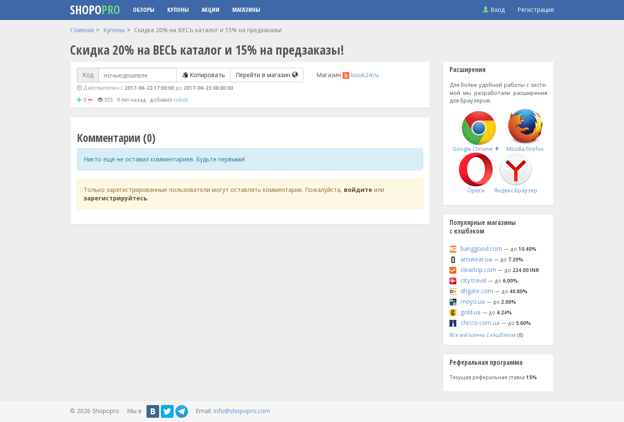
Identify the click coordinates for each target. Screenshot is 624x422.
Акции (210, 10)
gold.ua (471, 312)
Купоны (178, 10)
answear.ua (476, 259)
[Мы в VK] (152, 411)
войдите (358, 190)
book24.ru (365, 75)
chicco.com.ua (480, 323)
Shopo (95, 10)
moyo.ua (473, 301)
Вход (497, 10)
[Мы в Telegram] (181, 411)
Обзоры (144, 10)
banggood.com (481, 248)
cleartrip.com (478, 270)
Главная (82, 30)
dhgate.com (477, 291)
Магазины (246, 10)
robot (181, 99)
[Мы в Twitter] (167, 411)
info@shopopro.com (242, 411)
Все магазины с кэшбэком (483, 334)
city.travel (473, 280)
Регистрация (535, 10)
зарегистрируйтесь (115, 198)
